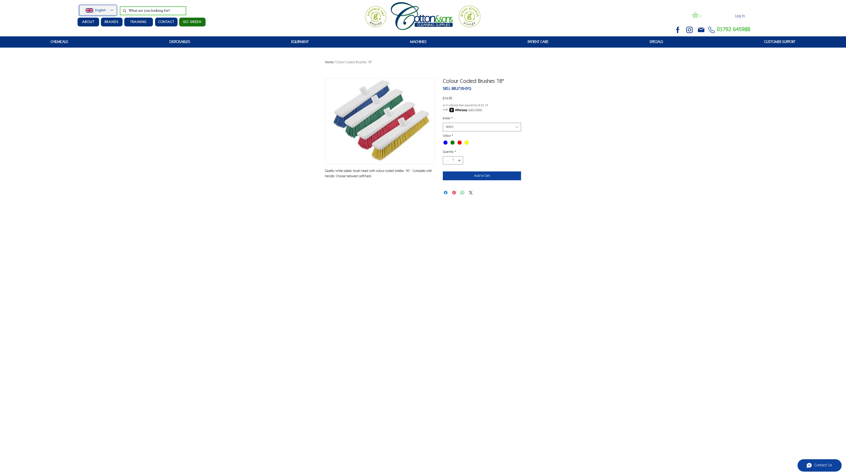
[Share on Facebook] (445, 192)
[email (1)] (701, 30)
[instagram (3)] (689, 30)
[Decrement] (446, 160)
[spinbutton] (453, 160)
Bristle (448, 118)
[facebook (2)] (678, 30)
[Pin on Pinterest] (454, 192)
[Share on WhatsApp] (462, 192)
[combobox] (482, 127)
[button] (698, 15)
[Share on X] (470, 192)
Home (329, 62)
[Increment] (459, 160)
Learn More (475, 110)
